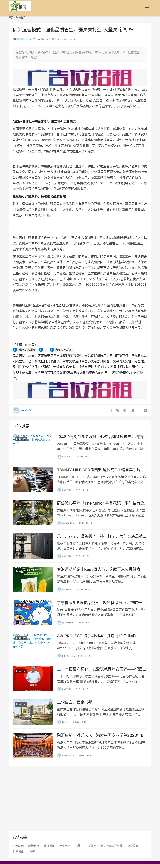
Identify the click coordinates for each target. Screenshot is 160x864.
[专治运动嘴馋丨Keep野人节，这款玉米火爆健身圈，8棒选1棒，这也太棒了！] (33, 579)
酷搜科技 (33, 845)
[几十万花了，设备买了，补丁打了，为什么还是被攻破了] (33, 546)
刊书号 (32, 851)
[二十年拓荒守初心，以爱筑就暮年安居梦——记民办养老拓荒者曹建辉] (33, 678)
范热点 (79, 845)
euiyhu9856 (20, 39)
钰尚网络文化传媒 (112, 845)
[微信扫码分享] (118, 410)
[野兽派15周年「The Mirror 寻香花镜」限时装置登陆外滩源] (33, 512)
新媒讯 (92, 845)
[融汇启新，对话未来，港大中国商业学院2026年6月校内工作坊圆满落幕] (33, 745)
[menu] (147, 6)
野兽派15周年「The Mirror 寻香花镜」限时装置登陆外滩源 (100, 503)
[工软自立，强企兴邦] (33, 712)
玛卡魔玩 (18, 845)
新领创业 (18, 851)
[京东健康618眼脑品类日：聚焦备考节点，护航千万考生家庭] (33, 612)
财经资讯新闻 (26, 349)
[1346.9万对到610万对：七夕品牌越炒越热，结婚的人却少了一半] (33, 446)
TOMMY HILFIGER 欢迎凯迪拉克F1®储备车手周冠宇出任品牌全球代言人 (101, 470)
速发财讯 (49, 845)
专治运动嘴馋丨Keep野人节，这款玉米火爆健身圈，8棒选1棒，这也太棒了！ (98, 569)
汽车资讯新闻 (63, 349)
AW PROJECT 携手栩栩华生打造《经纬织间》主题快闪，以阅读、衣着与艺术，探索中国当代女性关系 (102, 636)
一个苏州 (65, 845)
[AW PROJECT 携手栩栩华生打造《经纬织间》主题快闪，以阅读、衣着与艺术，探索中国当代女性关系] (33, 645)
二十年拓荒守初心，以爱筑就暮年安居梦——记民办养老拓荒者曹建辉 (102, 669)
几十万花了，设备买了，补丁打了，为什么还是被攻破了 (102, 536)
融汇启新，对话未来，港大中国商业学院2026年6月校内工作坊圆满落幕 (102, 735)
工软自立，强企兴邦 (74, 702)
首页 (11, 17)
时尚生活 (21, 17)
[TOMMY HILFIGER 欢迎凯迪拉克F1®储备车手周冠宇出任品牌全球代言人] (33, 479)
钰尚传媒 (132, 845)
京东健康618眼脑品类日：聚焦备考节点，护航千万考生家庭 (101, 602)
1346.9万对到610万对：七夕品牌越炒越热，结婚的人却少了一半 (102, 436)
